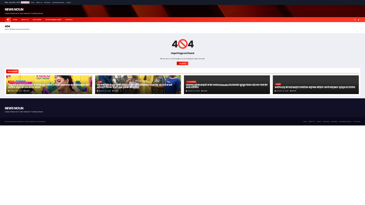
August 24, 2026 (16, 91)
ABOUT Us (39, 2)
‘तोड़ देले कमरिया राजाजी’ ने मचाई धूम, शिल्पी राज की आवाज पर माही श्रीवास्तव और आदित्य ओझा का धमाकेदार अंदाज (48, 86)
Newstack (33, 121)
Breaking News (191, 81)
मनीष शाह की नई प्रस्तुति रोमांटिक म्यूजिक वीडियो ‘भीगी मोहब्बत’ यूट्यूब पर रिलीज (315, 87)
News (99, 81)
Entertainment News (58, 2)
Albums (11, 81)
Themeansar (41, 121)
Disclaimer (47, 2)
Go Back (182, 63)
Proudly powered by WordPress (14, 121)
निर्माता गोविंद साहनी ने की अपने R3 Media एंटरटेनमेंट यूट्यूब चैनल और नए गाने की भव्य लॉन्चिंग (226, 86)
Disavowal (326, 121)
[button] (355, 20)
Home (32, 2)
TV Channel (356, 121)
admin (27, 91)
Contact (68, 2)
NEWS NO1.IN (14, 9)
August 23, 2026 (194, 91)
